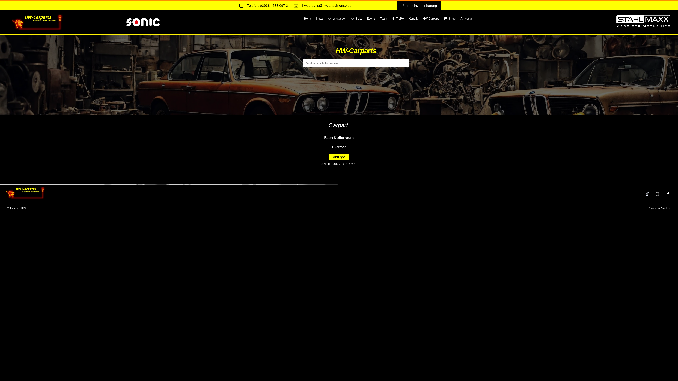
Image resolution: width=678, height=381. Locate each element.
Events (371, 18)
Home (308, 18)
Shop (452, 18)
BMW (358, 18)
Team (383, 18)
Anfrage (339, 157)
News (319, 18)
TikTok (399, 18)
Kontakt (413, 18)
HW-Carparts (431, 18)
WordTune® (666, 208)
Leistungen (339, 18)
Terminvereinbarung (422, 6)
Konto (468, 18)
